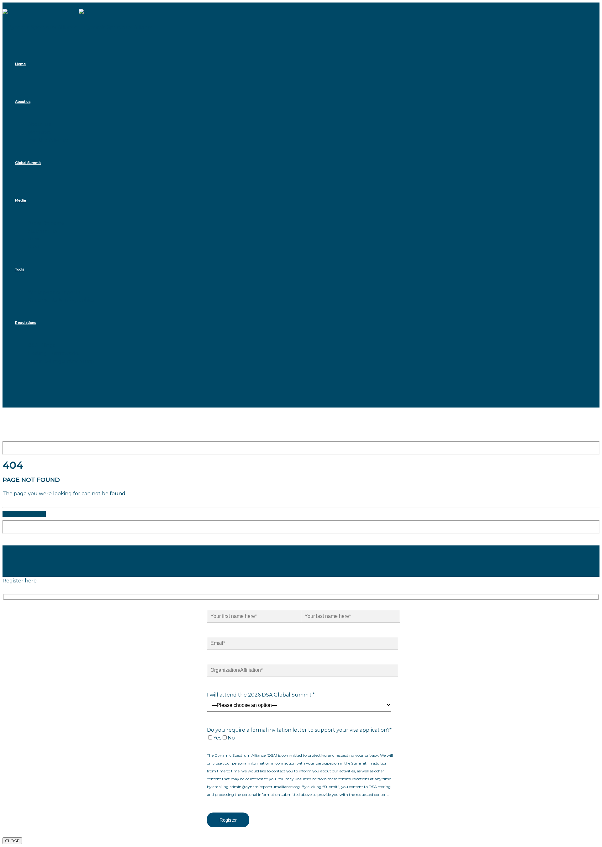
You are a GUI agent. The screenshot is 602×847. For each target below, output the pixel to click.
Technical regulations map (61, 361)
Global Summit (28, 162)
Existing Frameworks (53, 353)
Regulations (25, 322)
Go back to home (24, 514)
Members (39, 132)
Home (20, 64)
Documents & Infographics (61, 300)
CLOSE (12, 840)
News (34, 239)
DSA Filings (41, 345)
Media (20, 200)
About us (22, 101)
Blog (34, 247)
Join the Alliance (48, 140)
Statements (42, 231)
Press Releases (46, 223)
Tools (19, 269)
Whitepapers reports (54, 292)
